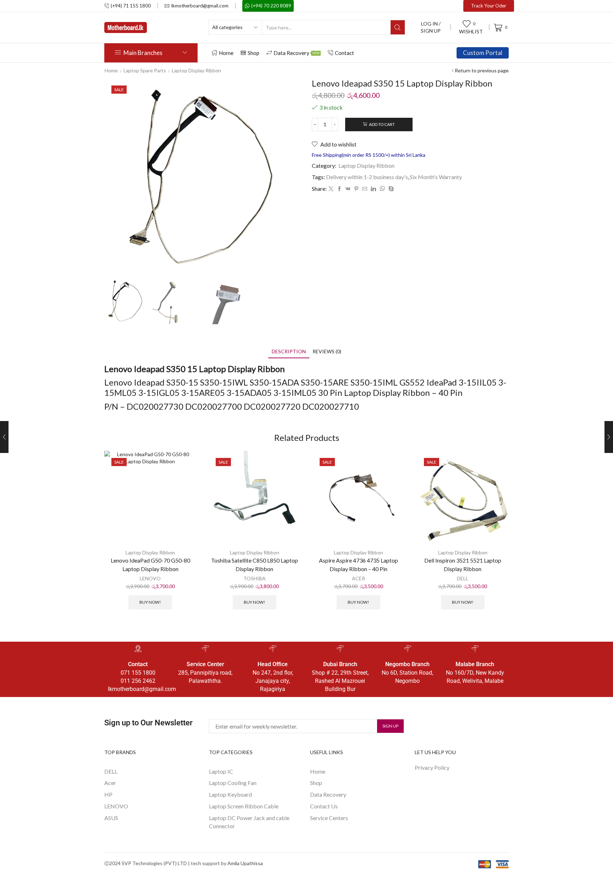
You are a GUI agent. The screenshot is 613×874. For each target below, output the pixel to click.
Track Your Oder (488, 6)
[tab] (288, 351)
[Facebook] (339, 189)
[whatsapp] (382, 189)
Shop (253, 53)
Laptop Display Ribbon (196, 70)
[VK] (348, 189)
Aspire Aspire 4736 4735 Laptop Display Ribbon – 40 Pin (358, 564)
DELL (462, 578)
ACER (358, 578)
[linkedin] (373, 189)
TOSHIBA (254, 578)
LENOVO (150, 578)
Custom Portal (482, 52)
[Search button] (398, 27)
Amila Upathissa (245, 863)
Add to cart (382, 124)
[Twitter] (331, 189)
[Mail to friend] (364, 189)
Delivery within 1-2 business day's (367, 176)
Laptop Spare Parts (144, 70)
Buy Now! (150, 602)
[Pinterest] (356, 189)
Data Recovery (297, 53)
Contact (344, 53)
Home (226, 53)
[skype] (390, 189)
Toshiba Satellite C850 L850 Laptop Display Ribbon (254, 564)
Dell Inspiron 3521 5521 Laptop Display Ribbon (462, 564)
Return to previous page (482, 70)
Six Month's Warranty (436, 176)
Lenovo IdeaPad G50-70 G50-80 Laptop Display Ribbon (150, 564)
